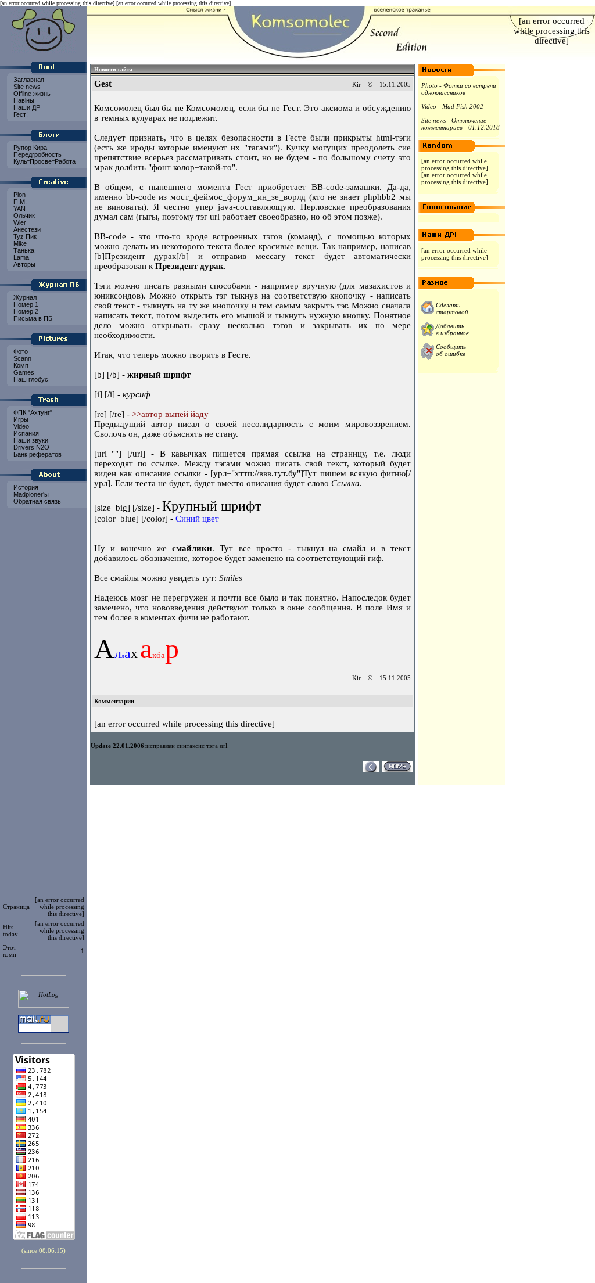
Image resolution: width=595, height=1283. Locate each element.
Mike (19, 243)
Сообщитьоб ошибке (451, 350)
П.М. (19, 201)
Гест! (20, 114)
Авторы (23, 264)
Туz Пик (24, 236)
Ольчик (23, 215)
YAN (19, 208)
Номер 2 (25, 311)
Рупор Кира (29, 147)
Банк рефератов (37, 454)
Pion (19, 194)
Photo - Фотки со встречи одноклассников (458, 89)
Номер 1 (25, 304)
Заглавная (28, 79)
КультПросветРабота (44, 161)
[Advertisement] (43, 690)
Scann (21, 358)
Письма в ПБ (32, 318)
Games (23, 372)
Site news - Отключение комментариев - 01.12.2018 (460, 124)
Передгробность (37, 154)
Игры (20, 419)
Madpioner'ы (30, 494)
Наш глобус (30, 379)
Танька (23, 250)
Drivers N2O (30, 447)
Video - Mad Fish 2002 (452, 106)
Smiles (230, 578)
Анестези (26, 229)
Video (20, 426)
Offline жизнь (31, 93)
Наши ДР (26, 107)
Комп (20, 365)
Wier (19, 222)
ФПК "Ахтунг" (32, 412)
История (25, 487)
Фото (20, 351)
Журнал (24, 297)
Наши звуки (30, 440)
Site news (26, 86)
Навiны (23, 100)
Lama (20, 257)
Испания (25, 433)
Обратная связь (36, 501)
